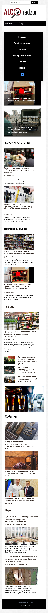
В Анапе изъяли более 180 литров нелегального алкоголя (21, 99)
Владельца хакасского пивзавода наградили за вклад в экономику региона (19, 500)
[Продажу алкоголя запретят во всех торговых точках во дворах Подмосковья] (21, 329)
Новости (22, 37)
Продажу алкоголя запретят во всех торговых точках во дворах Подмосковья (20, 334)
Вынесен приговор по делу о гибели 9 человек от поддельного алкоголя (19, 170)
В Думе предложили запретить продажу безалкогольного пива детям (27, 360)
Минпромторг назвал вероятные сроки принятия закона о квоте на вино (20, 473)
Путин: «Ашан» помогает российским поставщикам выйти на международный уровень (21, 519)
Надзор (22, 68)
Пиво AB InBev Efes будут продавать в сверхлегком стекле (26, 369)
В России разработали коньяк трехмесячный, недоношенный (28, 379)
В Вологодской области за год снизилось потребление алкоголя (19, 252)
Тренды (22, 62)
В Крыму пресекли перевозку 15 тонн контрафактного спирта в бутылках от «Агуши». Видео (21, 559)
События (22, 49)
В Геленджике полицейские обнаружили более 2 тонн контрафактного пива (20, 130)
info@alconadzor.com (24, 602)
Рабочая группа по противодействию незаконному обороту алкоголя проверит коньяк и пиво (18, 207)
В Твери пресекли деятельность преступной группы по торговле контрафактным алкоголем (18, 286)
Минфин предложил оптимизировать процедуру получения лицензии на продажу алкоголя (19, 445)
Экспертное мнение (22, 55)
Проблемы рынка (22, 43)
